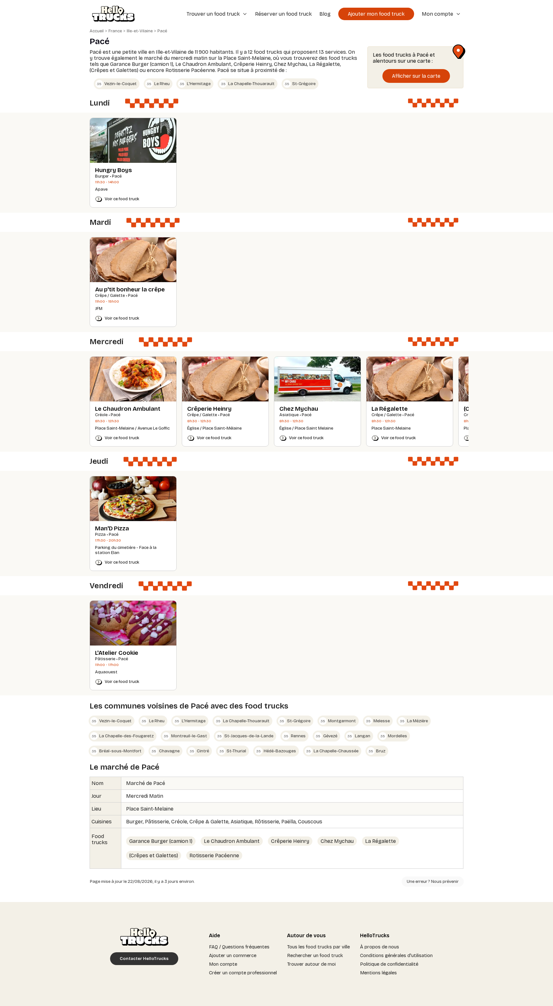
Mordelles (393, 736)
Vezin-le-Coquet (117, 83)
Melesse (378, 721)
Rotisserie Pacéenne (214, 855)
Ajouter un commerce (232, 955)
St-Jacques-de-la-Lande (245, 736)
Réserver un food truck (283, 14)
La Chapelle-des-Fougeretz (123, 736)
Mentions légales (378, 973)
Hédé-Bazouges (276, 751)
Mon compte (223, 964)
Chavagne (165, 751)
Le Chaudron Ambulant (232, 841)
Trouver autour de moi (311, 964)
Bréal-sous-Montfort (116, 751)
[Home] (111, 14)
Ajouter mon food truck (376, 14)
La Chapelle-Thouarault (248, 83)
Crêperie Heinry (290, 841)
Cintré (199, 751)
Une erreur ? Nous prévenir (433, 881)
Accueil (97, 31)
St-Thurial (232, 751)
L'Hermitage (195, 83)
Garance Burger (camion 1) (160, 841)
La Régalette (380, 841)
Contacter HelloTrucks (144, 958)
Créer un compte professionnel (243, 973)
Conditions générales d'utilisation (396, 955)
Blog (325, 14)
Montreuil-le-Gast (185, 736)
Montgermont (338, 721)
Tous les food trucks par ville (318, 947)
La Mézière (414, 721)
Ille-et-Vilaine (140, 31)
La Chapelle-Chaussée (332, 751)
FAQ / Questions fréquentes (239, 947)
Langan (358, 736)
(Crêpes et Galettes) (153, 855)
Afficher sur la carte (416, 76)
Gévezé (326, 736)
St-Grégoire (300, 83)
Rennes (295, 736)
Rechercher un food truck (315, 955)
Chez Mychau (337, 841)
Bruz (376, 751)
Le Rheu (158, 83)
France (115, 31)
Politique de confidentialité (389, 964)
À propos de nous (379, 947)
